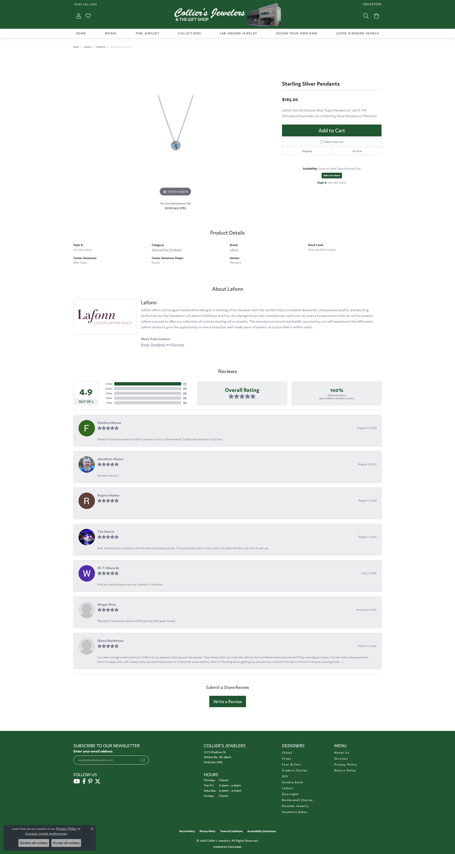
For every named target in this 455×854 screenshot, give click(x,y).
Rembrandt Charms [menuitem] (297, 800)
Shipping (307, 151)
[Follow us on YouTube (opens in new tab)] (76, 781)
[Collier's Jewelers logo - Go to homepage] (227, 16)
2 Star (109, 398)
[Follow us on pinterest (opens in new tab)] (90, 781)
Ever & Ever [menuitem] (291, 764)
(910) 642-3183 (175, 208)
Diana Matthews (110, 640)
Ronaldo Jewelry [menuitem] (295, 806)
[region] (175, 126)
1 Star (109, 402)
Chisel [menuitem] (287, 753)
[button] (372, 4)
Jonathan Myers (110, 459)
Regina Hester (108, 495)
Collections (189, 33)
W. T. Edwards (108, 568)
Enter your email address (93, 751)
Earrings (178, 344)
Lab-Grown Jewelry (238, 33)
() (184, 383)
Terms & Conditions (231, 831)
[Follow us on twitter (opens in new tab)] (97, 781)
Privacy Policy (345, 764)
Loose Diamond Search (357, 33)
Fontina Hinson (109, 422)
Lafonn (234, 249)
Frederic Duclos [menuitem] (294, 770)
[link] (85, 4)
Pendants (100, 47)
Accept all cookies (66, 843)
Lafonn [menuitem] (287, 788)
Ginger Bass (106, 604)
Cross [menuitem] (286, 759)
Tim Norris (105, 531)
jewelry (88, 47)
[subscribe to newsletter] (142, 760)
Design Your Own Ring (297, 33)
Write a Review (227, 701)
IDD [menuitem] (285, 776)
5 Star (108, 383)
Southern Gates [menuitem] (294, 812)
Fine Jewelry (147, 33)
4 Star (108, 388)
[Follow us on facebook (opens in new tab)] (84, 781)
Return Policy (345, 770)
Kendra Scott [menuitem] (292, 782)
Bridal (111, 33)
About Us (341, 753)
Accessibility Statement (261, 831)
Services (341, 759)
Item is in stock (331, 175)
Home (81, 33)
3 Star (108, 393)
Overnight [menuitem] (290, 794)
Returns (357, 151)
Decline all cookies (34, 843)
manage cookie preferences (46, 833)
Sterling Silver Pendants (167, 249)
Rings (145, 344)
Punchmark (234, 847)
